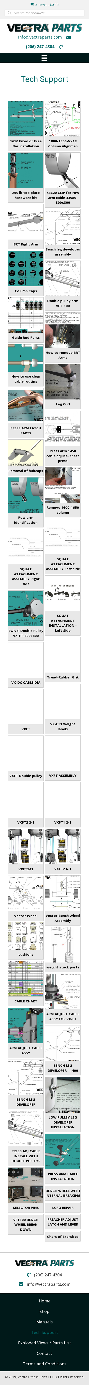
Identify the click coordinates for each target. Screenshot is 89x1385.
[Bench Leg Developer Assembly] (25, 1077)
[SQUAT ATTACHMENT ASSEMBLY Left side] (62, 536)
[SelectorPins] (25, 1185)
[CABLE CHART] (25, 978)
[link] (44, 1301)
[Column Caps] (25, 268)
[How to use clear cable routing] (25, 358)
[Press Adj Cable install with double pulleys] (25, 1128)
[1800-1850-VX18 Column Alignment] (62, 118)
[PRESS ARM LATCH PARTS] (25, 405)
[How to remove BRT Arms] (62, 330)
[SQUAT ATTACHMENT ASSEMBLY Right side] (25, 546)
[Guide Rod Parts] (25, 315)
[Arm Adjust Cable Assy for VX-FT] (62, 991)
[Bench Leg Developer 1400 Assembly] (62, 1043)
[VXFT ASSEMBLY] (62, 753)
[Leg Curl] (62, 381)
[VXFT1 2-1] (62, 799)
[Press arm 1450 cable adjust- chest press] (62, 428)
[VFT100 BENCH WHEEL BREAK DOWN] (25, 1214)
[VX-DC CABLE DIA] (25, 660)
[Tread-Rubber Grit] (62, 654)
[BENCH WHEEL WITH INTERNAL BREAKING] (62, 1185)
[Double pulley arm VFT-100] (62, 278)
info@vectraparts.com (40, 37)
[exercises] (62, 1231)
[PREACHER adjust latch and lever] (62, 1214)
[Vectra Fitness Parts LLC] (62, 893)
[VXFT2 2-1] (25, 799)
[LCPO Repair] (62, 1202)
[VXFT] (25, 706)
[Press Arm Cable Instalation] (62, 1151)
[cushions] (25, 936)
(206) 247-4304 (40, 46)
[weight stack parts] (62, 944)
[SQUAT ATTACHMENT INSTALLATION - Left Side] (62, 593)
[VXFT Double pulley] (25, 753)
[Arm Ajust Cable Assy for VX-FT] (25, 1025)
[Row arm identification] (25, 495)
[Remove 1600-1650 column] (62, 485)
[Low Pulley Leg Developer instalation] (62, 1094)
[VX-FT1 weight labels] (62, 701)
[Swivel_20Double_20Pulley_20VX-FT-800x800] (25, 608)
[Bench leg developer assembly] (62, 226)
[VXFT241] (25, 846)
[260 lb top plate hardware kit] (25, 170)
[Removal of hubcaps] (25, 453)
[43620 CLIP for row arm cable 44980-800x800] (62, 170)
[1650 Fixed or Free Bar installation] (25, 118)
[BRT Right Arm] (25, 221)
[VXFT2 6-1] (62, 846)
